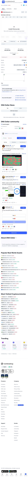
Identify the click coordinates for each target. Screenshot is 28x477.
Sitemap (3, 418)
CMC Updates (4, 395)
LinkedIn (16, 440)
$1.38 (8, 302)
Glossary (3, 435)
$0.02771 (8, 330)
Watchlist (3, 414)
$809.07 (8, 312)
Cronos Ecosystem (5, 85)
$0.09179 (7, 310)
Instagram (16, 433)
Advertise (3, 386)
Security (16, 402)
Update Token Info (20, 95)
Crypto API (3, 400)
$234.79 (9, 334)
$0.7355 (8, 322)
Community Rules (17, 395)
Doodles (3, 416)
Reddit (15, 437)
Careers (15, 404)
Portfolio (3, 411)
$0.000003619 (10, 332)
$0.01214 (10, 298)
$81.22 (9, 308)
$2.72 (11, 314)
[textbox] (15, 134)
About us (16, 384)
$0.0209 (10, 300)
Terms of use (17, 386)
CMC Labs (3, 388)
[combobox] (14, 44)
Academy (3, 384)
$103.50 (8, 306)
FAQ (2, 433)
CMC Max (3, 391)
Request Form (4, 428)
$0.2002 (9, 318)
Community (16, 428)
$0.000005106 (10, 328)
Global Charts (4, 407)
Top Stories (3, 393)
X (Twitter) (16, 426)
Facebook (16, 435)
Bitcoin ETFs (3, 398)
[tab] (18, 41)
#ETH (18, 183)
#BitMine (4, 179)
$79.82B (5, 5)
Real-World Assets (5, 404)
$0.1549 (8, 320)
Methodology (17, 400)
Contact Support (4, 431)
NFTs (2, 409)
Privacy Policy (17, 388)
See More (24, 124)
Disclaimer (16, 398)
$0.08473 (10, 326)
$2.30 (8, 324)
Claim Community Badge (21, 99)
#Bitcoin (17, 210)
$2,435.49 (9, 304)
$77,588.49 (9, 296)
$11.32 (9, 316)
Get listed (3, 426)
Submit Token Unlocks (21, 97)
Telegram (16, 431)
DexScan (3, 402)
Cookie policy (17, 393)
